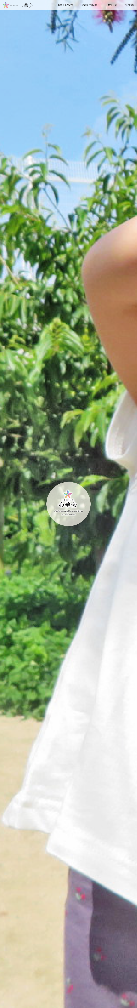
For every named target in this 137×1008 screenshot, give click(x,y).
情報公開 (112, 5)
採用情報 (129, 5)
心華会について (66, 5)
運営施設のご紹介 (91, 5)
